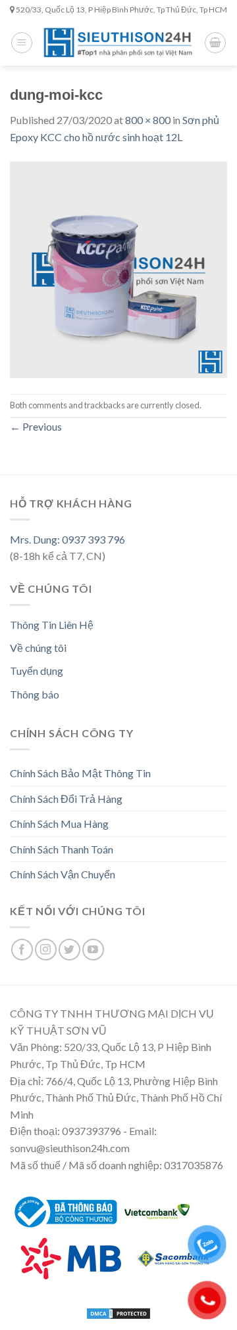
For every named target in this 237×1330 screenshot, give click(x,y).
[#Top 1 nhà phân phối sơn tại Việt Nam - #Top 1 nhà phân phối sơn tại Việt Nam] (118, 42)
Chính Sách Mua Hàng (59, 823)
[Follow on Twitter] (69, 949)
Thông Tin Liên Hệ (51, 624)
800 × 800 (148, 120)
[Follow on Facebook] (22, 949)
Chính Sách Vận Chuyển (62, 874)
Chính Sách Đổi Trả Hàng (66, 798)
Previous (36, 426)
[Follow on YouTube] (93, 949)
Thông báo (34, 694)
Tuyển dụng (36, 670)
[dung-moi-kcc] (118, 268)
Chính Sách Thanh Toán (61, 849)
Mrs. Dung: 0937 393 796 (67, 539)
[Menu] (21, 42)
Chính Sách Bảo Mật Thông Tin (80, 773)
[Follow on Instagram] (46, 949)
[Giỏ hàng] (215, 42)
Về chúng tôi (38, 647)
